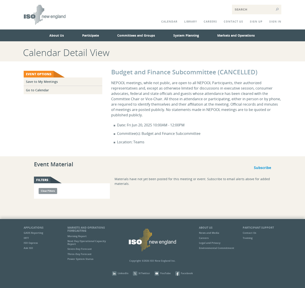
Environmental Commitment (216, 248)
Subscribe (262, 167)
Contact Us (249, 232)
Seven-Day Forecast (79, 248)
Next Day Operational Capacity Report (86, 242)
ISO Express (31, 242)
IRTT (26, 238)
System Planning (186, 35)
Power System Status (80, 259)
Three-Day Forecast (79, 254)
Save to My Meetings (42, 81)
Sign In (275, 21)
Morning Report (77, 236)
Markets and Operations (236, 35)
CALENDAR (169, 21)
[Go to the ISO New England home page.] (45, 27)
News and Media (209, 232)
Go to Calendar (37, 90)
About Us (56, 35)
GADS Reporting (33, 232)
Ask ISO (28, 248)
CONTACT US (233, 21)
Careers (210, 21)
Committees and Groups (136, 35)
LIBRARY (190, 21)
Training (248, 238)
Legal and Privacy (209, 242)
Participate (90, 35)
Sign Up (256, 21)
